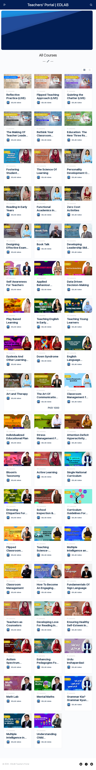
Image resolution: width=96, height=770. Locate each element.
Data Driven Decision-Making (78, 283)
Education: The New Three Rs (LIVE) (77, 133)
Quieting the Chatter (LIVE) (76, 96)
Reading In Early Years (16, 208)
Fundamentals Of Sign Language (78, 586)
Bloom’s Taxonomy (13, 474)
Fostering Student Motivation (13, 171)
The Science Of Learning (47, 171)
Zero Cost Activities (73, 208)
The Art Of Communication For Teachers (47, 395)
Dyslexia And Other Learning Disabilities (16, 358)
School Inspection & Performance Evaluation (45, 511)
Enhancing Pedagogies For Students (47, 661)
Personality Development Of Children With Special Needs (77, 171)
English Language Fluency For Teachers (74, 358)
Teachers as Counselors (14, 623)
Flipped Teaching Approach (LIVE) (48, 96)
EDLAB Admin (16, 103)
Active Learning (47, 472)
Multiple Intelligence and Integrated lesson (77, 548)
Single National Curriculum (76, 474)
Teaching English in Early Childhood (48, 320)
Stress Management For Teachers (48, 436)
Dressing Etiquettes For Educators (15, 511)
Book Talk (43, 244)
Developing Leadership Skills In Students (78, 246)
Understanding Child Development (46, 735)
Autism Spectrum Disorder (12, 661)
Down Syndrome (47, 356)
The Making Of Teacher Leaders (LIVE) (17, 133)
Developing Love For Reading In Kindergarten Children (47, 623)
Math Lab (12, 696)
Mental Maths (45, 696)
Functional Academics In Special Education (45, 208)
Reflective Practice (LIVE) (16, 96)
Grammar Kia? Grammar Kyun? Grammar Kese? (77, 698)
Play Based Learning (13, 320)
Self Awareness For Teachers (16, 283)
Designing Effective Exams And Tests (17, 246)
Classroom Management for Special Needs (78, 395)
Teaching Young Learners (77, 320)
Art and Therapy (17, 393)
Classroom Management (15, 586)
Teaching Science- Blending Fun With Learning (46, 548)
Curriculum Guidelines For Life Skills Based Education (77, 511)
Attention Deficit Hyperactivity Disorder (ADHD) (78, 436)
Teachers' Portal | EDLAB (47, 5)
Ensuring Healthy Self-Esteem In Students (78, 623)
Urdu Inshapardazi (75, 661)
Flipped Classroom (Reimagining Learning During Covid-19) (16, 548)
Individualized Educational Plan (17, 436)
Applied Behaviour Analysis (43, 283)
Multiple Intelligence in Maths (15, 735)
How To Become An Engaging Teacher (47, 586)
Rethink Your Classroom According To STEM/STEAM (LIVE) (45, 133)
